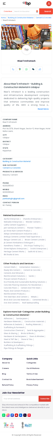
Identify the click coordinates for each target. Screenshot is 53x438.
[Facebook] (12, 415)
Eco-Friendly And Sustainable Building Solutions (24, 282)
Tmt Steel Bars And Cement (15, 296)
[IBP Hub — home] (26, 3)
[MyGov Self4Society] (9, 427)
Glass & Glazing (10, 333)
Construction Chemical (13, 330)
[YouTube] (16, 415)
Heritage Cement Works (14, 251)
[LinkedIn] (20, 415)
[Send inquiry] (33, 69)
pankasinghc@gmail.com (13, 198)
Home (3, 18)
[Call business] (13, 69)
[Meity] (26, 427)
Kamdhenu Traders (12, 245)
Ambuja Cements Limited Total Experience (22, 236)
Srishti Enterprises (38, 248)
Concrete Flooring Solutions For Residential (22, 285)
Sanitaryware (22, 318)
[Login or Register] (48, 3)
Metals (34, 296)
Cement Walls (10, 267)
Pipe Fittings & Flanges (14, 348)
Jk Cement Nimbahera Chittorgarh (18, 242)
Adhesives (8, 318)
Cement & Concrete (43, 18)
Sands (31, 276)
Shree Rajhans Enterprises (15, 248)
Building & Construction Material (20, 18)
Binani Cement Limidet (35, 239)
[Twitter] (24, 415)
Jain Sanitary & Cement (14, 227)
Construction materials (34, 321)
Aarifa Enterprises (11, 219)
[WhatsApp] (26, 69)
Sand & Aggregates (35, 330)
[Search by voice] (37, 11)
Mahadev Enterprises (13, 222)
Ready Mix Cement (12, 270)
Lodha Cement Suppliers (14, 225)
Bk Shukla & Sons (11, 254)
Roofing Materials (33, 324)
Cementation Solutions (29, 267)
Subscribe (44, 398)
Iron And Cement (11, 302)
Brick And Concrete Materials (16, 299)
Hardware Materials (12, 321)
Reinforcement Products (14, 294)
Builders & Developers (13, 342)
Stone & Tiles (26, 339)
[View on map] (20, 69)
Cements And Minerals (14, 273)
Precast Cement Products (14, 279)
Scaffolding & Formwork (14, 327)
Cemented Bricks (40, 299)
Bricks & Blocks (27, 333)
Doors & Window (37, 336)
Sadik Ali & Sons (35, 251)
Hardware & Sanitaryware (15, 336)
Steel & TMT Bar (11, 339)
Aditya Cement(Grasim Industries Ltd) (20, 233)
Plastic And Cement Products (16, 291)
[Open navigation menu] (4, 3)
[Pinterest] (29, 415)
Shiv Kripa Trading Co (33, 245)
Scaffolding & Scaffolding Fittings (18, 345)
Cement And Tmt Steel (30, 288)
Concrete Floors (10, 288)
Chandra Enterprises (32, 219)
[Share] (40, 69)
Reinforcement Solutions (14, 276)
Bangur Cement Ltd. (12, 239)
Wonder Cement (33, 222)
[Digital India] (44, 427)
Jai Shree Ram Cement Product (17, 230)
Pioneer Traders (34, 227)
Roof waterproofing (30, 302)
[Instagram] (8, 415)
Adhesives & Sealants (13, 324)
